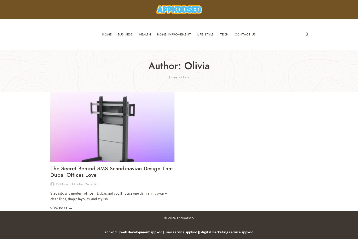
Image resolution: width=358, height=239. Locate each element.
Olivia (64, 184)
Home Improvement (174, 34)
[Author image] (52, 184)
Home (107, 34)
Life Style (205, 34)
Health (145, 34)
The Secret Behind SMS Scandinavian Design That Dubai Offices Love (111, 172)
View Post (61, 208)
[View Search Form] (307, 34)
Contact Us (245, 34)
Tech (224, 34)
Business (125, 34)
